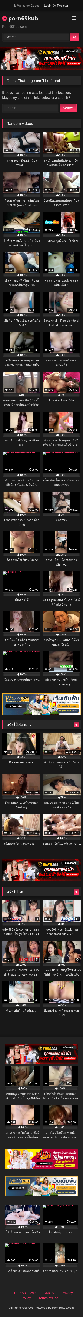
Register (62, 5)
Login (48, 5)
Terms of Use (48, 1298)
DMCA (49, 1293)
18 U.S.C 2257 (25, 1293)
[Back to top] (69, 1304)
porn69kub (22, 18)
